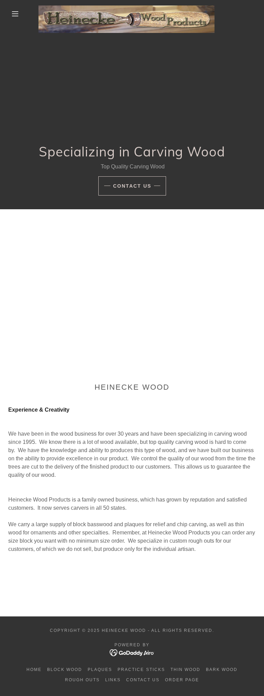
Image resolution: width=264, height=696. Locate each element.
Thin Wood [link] (185, 669)
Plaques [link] (100, 669)
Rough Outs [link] (82, 679)
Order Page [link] (182, 679)
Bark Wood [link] (222, 669)
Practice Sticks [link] (141, 669)
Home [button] (34, 669)
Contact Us (132, 186)
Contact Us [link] (143, 679)
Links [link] (113, 679)
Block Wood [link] (64, 669)
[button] (15, 14)
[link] (126, 8)
